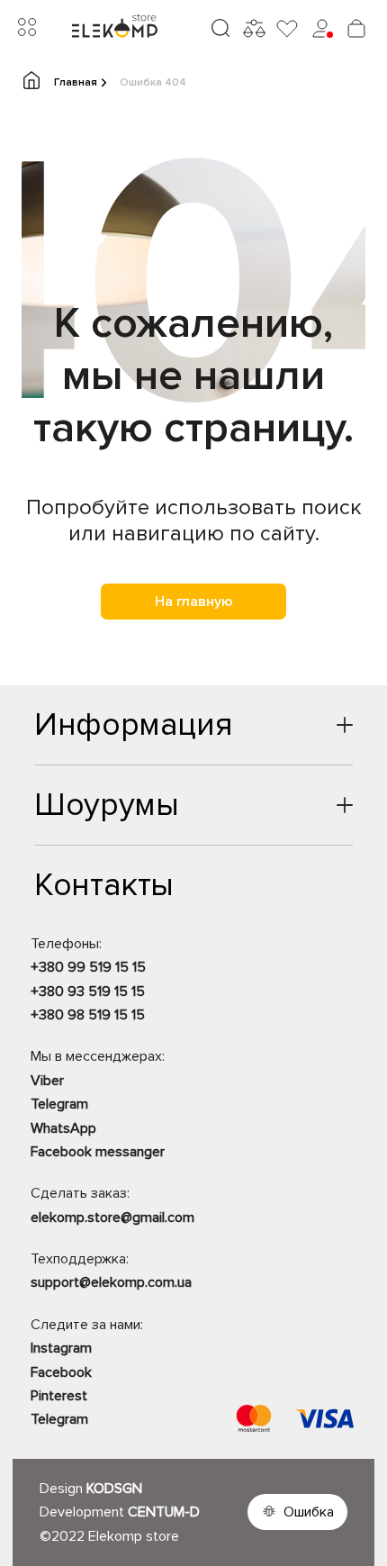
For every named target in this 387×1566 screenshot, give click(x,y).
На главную (194, 602)
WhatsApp (63, 1128)
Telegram (59, 1104)
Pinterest (59, 1396)
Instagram (61, 1348)
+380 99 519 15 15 (88, 967)
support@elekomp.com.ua (111, 1282)
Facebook (61, 1372)
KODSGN (114, 1489)
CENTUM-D (164, 1512)
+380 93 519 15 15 (88, 991)
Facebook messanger (98, 1152)
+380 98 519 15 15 (88, 1015)
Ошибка (309, 1512)
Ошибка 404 (153, 82)
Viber (47, 1081)
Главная (75, 82)
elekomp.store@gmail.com (112, 1217)
